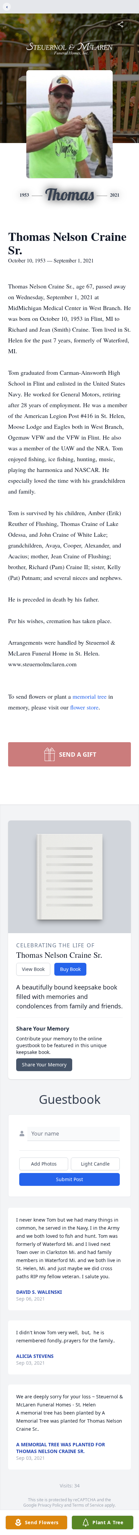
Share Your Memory (44, 1064)
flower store (84, 707)
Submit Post (69, 1179)
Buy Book (70, 969)
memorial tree (90, 696)
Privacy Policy (50, 1505)
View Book (33, 969)
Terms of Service (88, 1505)
